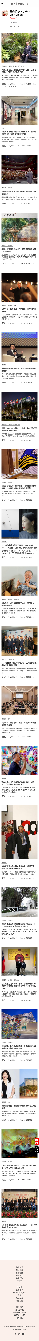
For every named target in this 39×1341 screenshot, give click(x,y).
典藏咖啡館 (19, 1310)
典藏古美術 (5, 66)
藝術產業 (11, 424)
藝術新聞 (11, 66)
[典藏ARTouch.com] (19, 3)
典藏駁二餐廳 (19, 1315)
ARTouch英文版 (19, 1292)
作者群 (19, 1281)
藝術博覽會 (5, 424)
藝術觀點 (17, 66)
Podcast (19, 1298)
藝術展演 (4, 245)
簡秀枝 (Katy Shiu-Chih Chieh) (13, 84)
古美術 (19, 1287)
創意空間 (19, 1318)
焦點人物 (4, 187)
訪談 (22, 66)
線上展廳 (19, 1301)
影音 (19, 1295)
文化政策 (4, 1162)
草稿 (3, 128)
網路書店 (19, 1307)
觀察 (9, 719)
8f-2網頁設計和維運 (19, 1329)
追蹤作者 (13, 18)
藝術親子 (19, 1290)
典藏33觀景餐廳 (19, 1312)
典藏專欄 (19, 1270)
